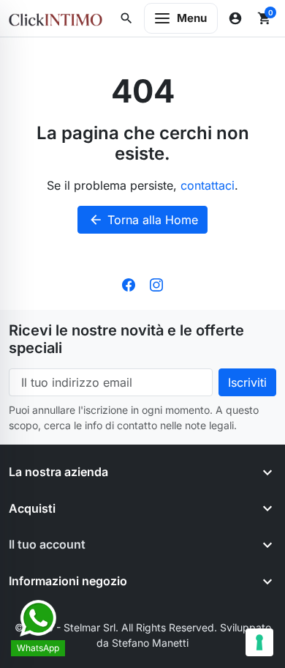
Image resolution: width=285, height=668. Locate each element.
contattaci (207, 185)
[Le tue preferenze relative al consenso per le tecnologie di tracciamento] (259, 642)
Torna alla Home (143, 219)
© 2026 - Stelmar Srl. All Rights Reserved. (117, 627)
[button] (126, 18)
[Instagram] (156, 283)
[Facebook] (128, 283)
